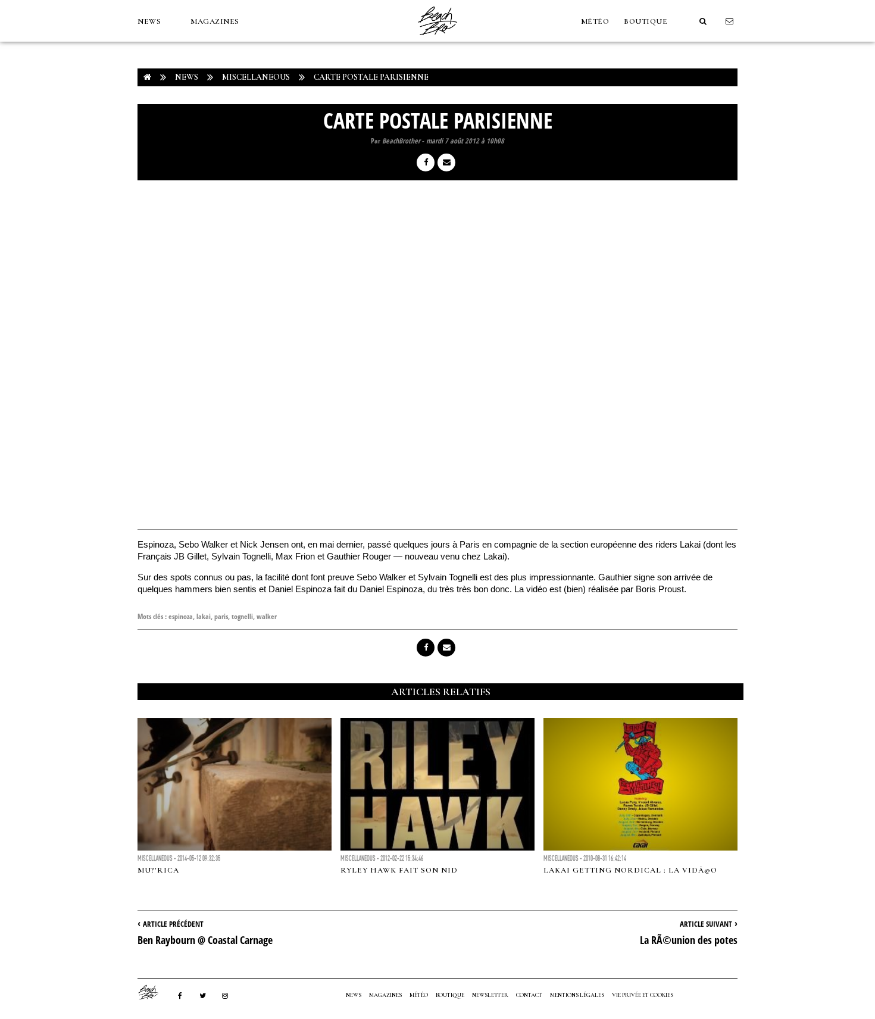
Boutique (645, 21)
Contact (529, 995)
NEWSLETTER (490, 995)
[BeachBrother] (437, 39)
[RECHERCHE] (703, 21)
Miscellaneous (256, 77)
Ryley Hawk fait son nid (399, 870)
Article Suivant (706, 923)
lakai (203, 616)
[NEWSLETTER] (730, 21)
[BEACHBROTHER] (154, 992)
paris (221, 616)
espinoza (180, 616)
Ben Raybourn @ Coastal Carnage (205, 940)
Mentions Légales (577, 995)
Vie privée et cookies (642, 995)
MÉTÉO (595, 21)
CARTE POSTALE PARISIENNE (371, 77)
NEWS (149, 21)
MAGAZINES (214, 21)
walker (267, 616)
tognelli (242, 616)
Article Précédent (173, 923)
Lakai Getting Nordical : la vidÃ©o (630, 870)
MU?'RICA (158, 870)
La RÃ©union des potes (689, 940)
